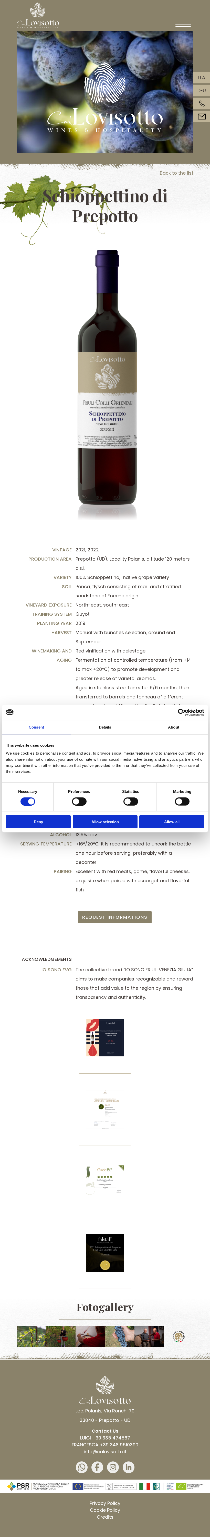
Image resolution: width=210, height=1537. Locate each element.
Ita (201, 77)
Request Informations (115, 917)
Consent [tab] (36, 727)
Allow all (172, 822)
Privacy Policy (105, 1503)
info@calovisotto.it (105, 1451)
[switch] (79, 801)
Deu (201, 90)
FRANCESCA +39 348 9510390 (105, 1445)
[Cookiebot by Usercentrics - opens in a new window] (181, 712)
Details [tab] (105, 727)
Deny (38, 822)
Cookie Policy (105, 1510)
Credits (105, 1517)
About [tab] (173, 727)
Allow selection (105, 822)
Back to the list (176, 173)
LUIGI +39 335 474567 (105, 1438)
